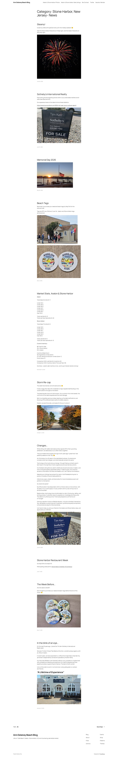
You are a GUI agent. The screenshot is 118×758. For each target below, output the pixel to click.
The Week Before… (46, 584)
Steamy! (41, 24)
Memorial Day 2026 (46, 160)
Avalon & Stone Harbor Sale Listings (71, 2)
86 (17, 727)
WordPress (102, 754)
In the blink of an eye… (47, 643)
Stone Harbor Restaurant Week (52, 560)
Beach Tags (43, 203)
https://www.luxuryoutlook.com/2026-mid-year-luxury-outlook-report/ (56, 105)
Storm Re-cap (44, 382)
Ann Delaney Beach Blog (21, 2)
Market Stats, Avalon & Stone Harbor (55, 293)
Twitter (92, 2)
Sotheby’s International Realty (52, 94)
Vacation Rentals (100, 2)
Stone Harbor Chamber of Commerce (61, 566)
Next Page (101, 727)
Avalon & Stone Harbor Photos (51, 2)
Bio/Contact (85, 2)
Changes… (42, 445)
